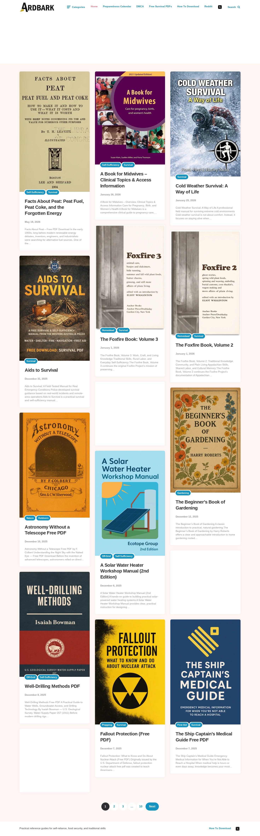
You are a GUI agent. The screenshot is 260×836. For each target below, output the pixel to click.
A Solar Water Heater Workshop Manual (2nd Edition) (124, 571)
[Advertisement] (130, 39)
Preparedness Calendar (117, 6)
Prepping (107, 725)
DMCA (140, 6)
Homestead (108, 330)
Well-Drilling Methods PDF (52, 686)
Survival (52, 192)
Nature (30, 518)
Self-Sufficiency (35, 192)
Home (94, 6)
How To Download (188, 6)
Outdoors (43, 518)
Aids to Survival (41, 370)
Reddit (208, 6)
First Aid (182, 725)
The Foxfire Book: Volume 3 (129, 339)
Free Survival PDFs (160, 6)
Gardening (183, 493)
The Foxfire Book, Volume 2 (204, 345)
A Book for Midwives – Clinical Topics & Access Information (125, 179)
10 (140, 806)
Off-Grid (106, 556)
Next (152, 806)
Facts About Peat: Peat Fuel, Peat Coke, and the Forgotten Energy (54, 207)
